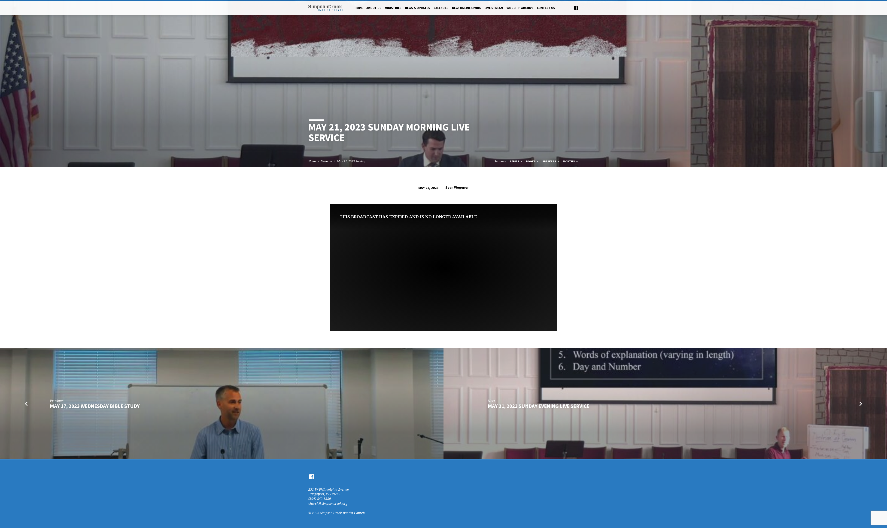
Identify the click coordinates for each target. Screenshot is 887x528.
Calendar (441, 8)
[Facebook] (576, 7)
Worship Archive (520, 8)
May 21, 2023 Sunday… (352, 161)
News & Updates (417, 8)
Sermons (326, 161)
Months (569, 161)
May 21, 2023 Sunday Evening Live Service (538, 406)
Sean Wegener (457, 187)
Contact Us (546, 8)
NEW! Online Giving (466, 8)
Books (531, 161)
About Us (373, 8)
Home (359, 8)
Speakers (549, 161)
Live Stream (494, 8)
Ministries (393, 8)
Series (515, 161)
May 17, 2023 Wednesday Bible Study (95, 406)
